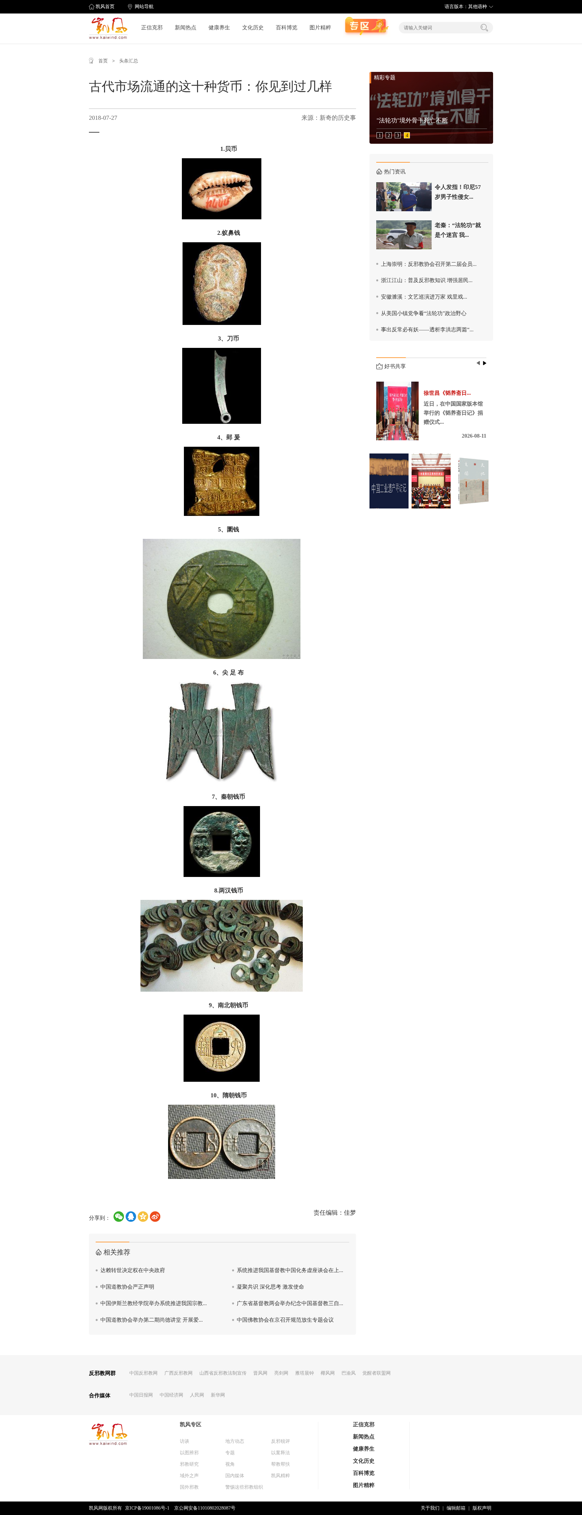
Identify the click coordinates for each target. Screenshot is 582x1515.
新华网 (218, 1395)
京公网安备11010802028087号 (204, 1508)
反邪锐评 (280, 1441)
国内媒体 (234, 1475)
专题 (230, 1452)
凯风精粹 (280, 1475)
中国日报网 (141, 1395)
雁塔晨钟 (304, 1373)
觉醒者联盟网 (376, 1373)
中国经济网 (171, 1395)
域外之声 (189, 1475)
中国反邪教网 (143, 1373)
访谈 (184, 1441)
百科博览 (286, 27)
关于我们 (430, 1508)
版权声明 (482, 1508)
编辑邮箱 (456, 1508)
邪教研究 (189, 1464)
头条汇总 (128, 60)
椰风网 (328, 1373)
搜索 (484, 27)
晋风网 (260, 1373)
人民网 (197, 1395)
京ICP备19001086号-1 (147, 1508)
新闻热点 (185, 27)
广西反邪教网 (178, 1373)
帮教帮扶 (280, 1464)
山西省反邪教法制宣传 (223, 1373)
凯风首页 (105, 6)
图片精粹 (320, 27)
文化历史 (253, 27)
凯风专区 (190, 1424)
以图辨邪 (189, 1452)
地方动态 (234, 1441)
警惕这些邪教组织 (244, 1487)
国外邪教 (189, 1487)
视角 (230, 1464)
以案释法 (280, 1452)
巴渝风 (349, 1373)
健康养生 (219, 27)
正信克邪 (152, 27)
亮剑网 (281, 1373)
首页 (103, 60)
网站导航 (144, 6)
